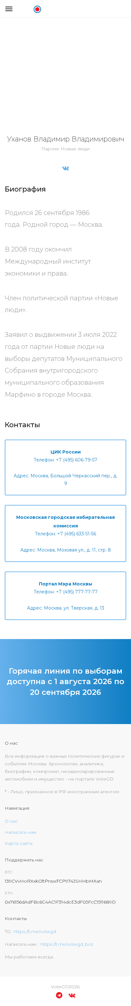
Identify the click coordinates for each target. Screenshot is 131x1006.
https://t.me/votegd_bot (67, 944)
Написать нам (20, 832)
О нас (11, 821)
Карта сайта (18, 843)
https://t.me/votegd (35, 931)
